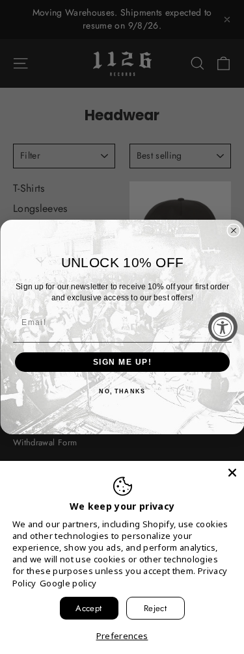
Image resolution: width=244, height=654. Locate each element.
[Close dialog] (233, 231)
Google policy (68, 583)
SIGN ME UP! (122, 362)
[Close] (232, 472)
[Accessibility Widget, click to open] (222, 327)
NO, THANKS (122, 391)
